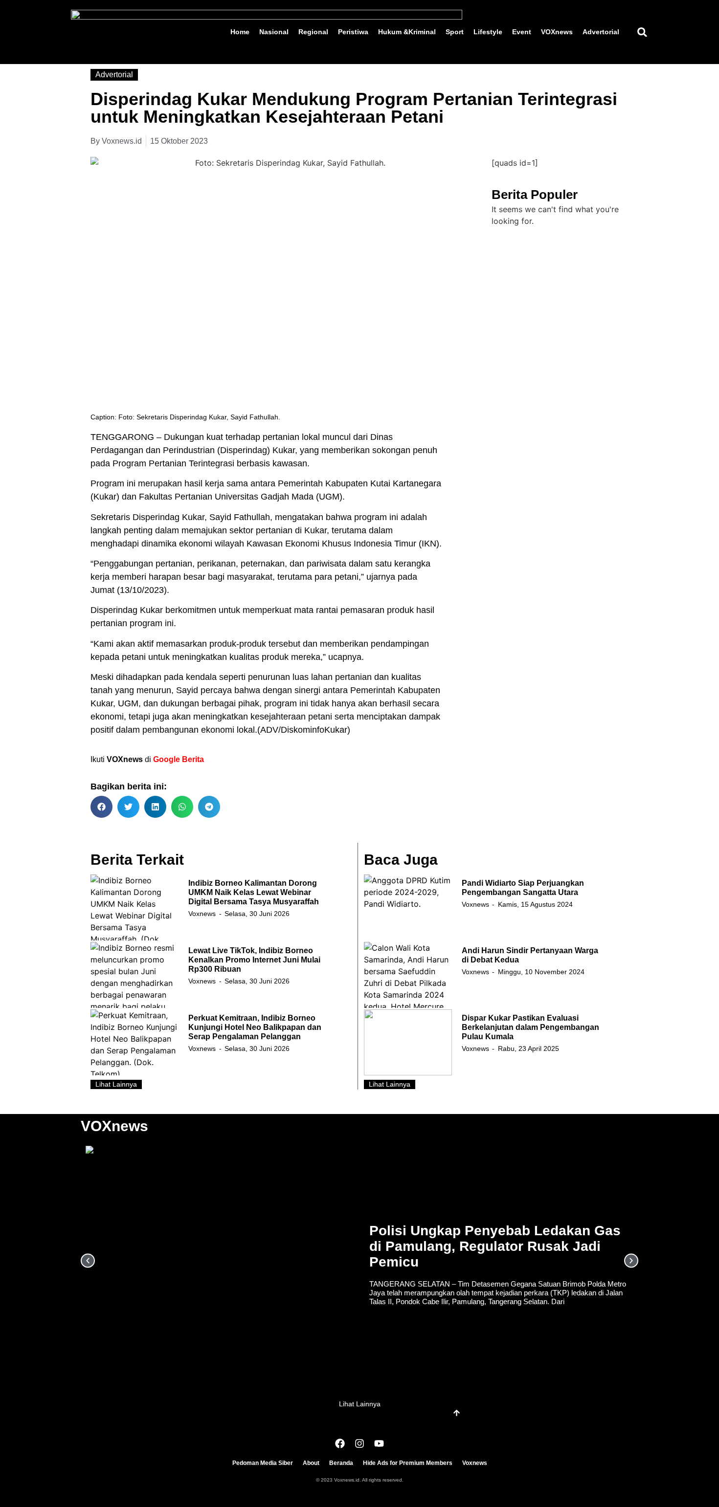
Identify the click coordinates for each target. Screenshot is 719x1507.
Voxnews (202, 913)
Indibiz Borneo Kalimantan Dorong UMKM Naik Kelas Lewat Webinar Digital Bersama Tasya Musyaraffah (253, 892)
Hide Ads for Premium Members (407, 1463)
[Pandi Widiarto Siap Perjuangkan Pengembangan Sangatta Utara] (408, 907)
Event (521, 32)
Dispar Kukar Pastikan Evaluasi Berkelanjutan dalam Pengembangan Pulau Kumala (530, 1027)
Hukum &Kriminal (407, 32)
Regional (313, 32)
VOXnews (557, 32)
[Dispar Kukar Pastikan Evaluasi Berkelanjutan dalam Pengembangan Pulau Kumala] (408, 1042)
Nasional (274, 32)
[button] (642, 32)
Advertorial (601, 32)
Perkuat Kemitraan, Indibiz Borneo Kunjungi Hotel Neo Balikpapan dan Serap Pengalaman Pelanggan (254, 1027)
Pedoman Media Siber (262, 1463)
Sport (455, 32)
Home (239, 32)
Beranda (341, 1463)
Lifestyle (487, 32)
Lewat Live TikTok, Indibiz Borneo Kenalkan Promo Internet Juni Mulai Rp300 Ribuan (254, 959)
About (311, 1463)
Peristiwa (353, 32)
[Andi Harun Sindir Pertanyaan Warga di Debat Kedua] (408, 975)
